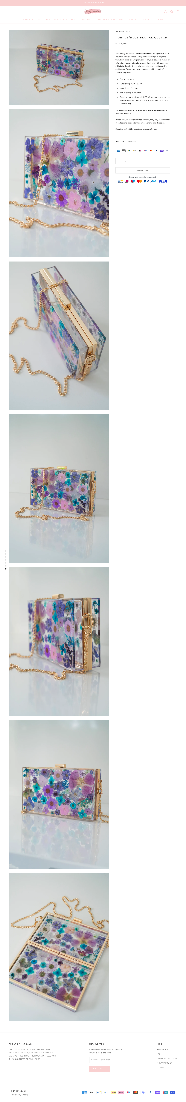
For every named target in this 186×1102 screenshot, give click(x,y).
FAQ (160, 19)
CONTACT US (163, 1067)
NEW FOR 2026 (31, 19)
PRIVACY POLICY (164, 1063)
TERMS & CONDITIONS (167, 1058)
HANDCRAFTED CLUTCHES (60, 19)
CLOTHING (86, 19)
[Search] (171, 11)
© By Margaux (18, 1091)
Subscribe (99, 1069)
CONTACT (147, 19)
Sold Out (142, 170)
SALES (132, 19)
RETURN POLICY (164, 1049)
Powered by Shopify (19, 1094)
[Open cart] (178, 11)
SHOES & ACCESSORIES (111, 19)
